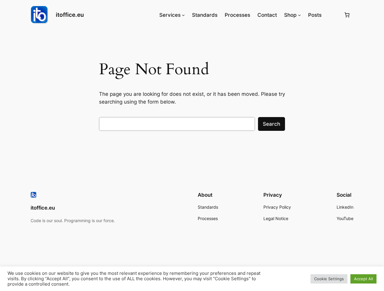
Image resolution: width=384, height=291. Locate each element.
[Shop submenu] (299, 14)
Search (271, 124)
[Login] (332, 15)
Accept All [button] (363, 278)
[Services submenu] (183, 14)
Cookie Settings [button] (329, 278)
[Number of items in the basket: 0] (347, 15)
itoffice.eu (70, 14)
